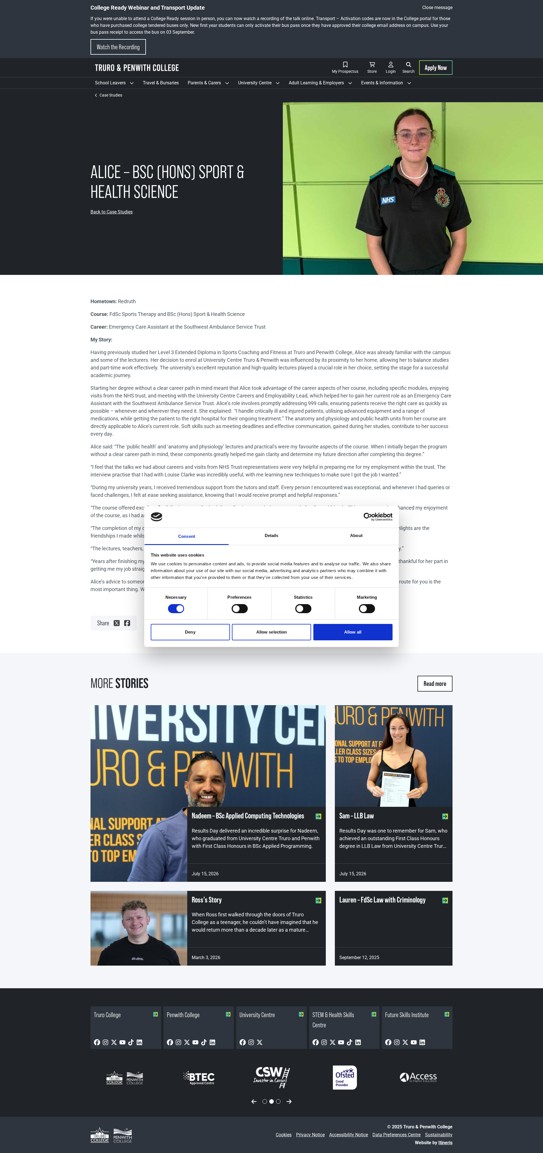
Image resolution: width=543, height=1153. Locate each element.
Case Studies (111, 95)
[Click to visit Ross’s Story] (138, 928)
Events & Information (388, 84)
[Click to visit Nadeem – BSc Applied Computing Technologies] (208, 793)
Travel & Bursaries (161, 82)
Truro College (107, 1015)
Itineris (445, 1142)
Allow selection (271, 632)
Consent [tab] (186, 536)
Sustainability (439, 1134)
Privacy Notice (310, 1134)
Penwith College (183, 1015)
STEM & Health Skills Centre (333, 1020)
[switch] (240, 608)
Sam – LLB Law (356, 815)
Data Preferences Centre (396, 1134)
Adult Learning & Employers (323, 84)
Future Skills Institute (407, 1015)
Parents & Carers (211, 84)
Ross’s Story (207, 899)
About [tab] (356, 535)
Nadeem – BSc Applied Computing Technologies (248, 815)
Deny (190, 632)
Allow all (352, 632)
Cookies (284, 1134)
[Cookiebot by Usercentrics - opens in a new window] (368, 517)
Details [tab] (272, 535)
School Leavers (116, 84)
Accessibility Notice (348, 1134)
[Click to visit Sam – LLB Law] (394, 756)
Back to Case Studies (111, 212)
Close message (437, 7)
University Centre (261, 84)
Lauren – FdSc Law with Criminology (382, 899)
